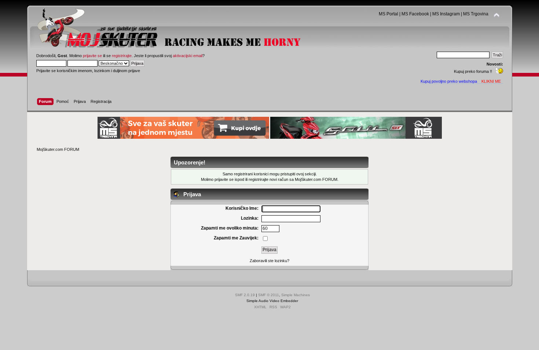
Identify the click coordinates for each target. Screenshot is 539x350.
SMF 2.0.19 (245, 295)
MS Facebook (415, 13)
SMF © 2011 (268, 295)
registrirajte (122, 55)
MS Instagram (446, 13)
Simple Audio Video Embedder (272, 301)
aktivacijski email (187, 55)
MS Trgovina (475, 13)
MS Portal (388, 13)
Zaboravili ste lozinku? (269, 260)
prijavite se (92, 55)
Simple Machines (295, 295)
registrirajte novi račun (268, 179)
